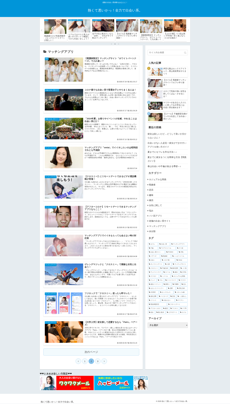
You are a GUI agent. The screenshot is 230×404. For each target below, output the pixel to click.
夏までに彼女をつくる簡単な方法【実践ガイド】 (167, 159)
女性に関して (155, 205)
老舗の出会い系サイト (160, 221)
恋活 (151, 190)
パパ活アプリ (155, 216)
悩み (151, 210)
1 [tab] (111, 44)
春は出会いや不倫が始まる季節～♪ (164, 166)
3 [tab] (118, 44)
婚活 (151, 200)
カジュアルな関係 (157, 179)
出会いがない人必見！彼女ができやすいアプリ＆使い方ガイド (167, 145)
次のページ (91, 351)
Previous (41, 30)
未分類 (152, 231)
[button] (185, 53)
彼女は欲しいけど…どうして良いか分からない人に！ (167, 136)
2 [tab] (115, 44)
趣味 (151, 195)
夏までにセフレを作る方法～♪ (162, 152)
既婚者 (152, 185)
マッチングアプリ (157, 226)
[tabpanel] (55, 29)
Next (188, 30)
